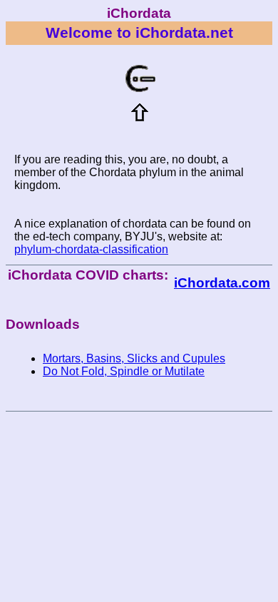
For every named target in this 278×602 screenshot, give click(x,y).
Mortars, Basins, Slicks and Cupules (134, 358)
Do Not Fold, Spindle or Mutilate (124, 371)
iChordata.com (222, 282)
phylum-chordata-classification (91, 249)
